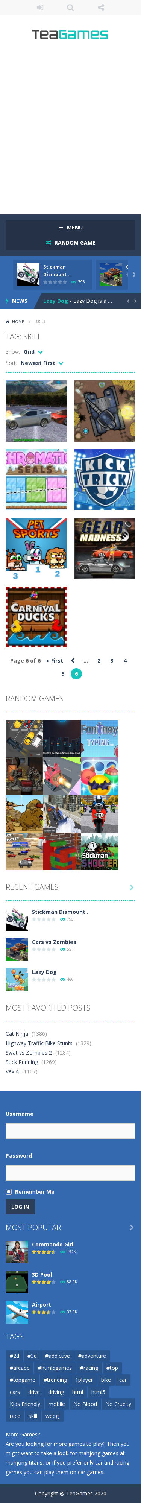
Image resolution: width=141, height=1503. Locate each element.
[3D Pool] (17, 1281)
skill (33, 1415)
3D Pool (42, 1274)
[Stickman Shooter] (99, 850)
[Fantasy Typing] (99, 738)
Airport (41, 1304)
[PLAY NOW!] (28, 274)
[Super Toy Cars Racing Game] (24, 850)
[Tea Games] (70, 37)
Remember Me (35, 1191)
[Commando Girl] (17, 1251)
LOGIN (40, 7)
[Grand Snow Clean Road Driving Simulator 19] (62, 813)
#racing (89, 1367)
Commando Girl (52, 1244)
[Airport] (17, 1311)
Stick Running (22, 1061)
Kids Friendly (25, 1403)
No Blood (85, 1403)
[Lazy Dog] (17, 979)
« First (54, 660)
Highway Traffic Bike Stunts (39, 1043)
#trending (55, 1379)
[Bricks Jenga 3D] (62, 850)
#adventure (92, 1355)
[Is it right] (99, 775)
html (77, 1391)
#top (112, 1367)
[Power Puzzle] (62, 738)
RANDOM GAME (74, 242)
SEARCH (70, 7)
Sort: (11, 362)
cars (15, 1391)
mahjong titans (24, 1462)
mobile (57, 1403)
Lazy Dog (55, 300)
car (123, 1379)
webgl (52, 1415)
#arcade (20, 1367)
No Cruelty (118, 1403)
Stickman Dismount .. (61, 911)
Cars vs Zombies (54, 941)
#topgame (22, 1379)
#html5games (55, 1367)
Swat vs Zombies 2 (29, 1052)
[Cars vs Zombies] (17, 949)
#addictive (57, 1355)
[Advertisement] (70, 130)
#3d (32, 1355)
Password (19, 1155)
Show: (13, 351)
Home (18, 321)
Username (19, 1113)
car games (90, 1472)
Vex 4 (12, 1071)
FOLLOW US (101, 7)
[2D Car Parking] (24, 738)
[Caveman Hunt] (24, 813)
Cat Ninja (17, 1033)
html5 (98, 1391)
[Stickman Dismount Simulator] (17, 918)
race (15, 1415)
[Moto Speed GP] (99, 813)
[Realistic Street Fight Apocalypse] (24, 775)
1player (84, 1379)
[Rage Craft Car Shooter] (62, 775)
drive (34, 1391)
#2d (14, 1355)
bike (106, 1379)
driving (56, 1391)
